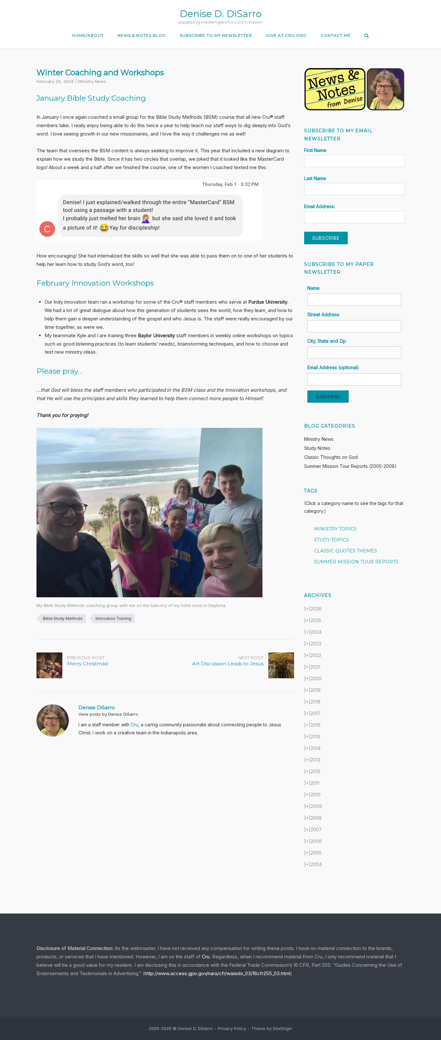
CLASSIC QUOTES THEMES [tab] (345, 551)
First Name (315, 150)
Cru (134, 724)
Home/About (88, 35)
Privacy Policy (232, 1028)
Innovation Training (113, 618)
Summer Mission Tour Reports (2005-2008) (350, 466)
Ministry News (92, 81)
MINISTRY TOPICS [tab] (335, 529)
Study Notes (317, 448)
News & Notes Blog (142, 35)
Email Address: (319, 206)
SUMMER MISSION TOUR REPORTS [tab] (356, 562)
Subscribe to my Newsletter (216, 35)
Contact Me (336, 35)
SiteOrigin (282, 1028)
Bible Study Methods (63, 618)
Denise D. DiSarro (221, 13)
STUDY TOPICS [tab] (331, 540)
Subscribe (328, 396)
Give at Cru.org (286, 35)
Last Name (315, 178)
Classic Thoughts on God (331, 457)
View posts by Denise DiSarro (108, 714)
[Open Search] (366, 36)
